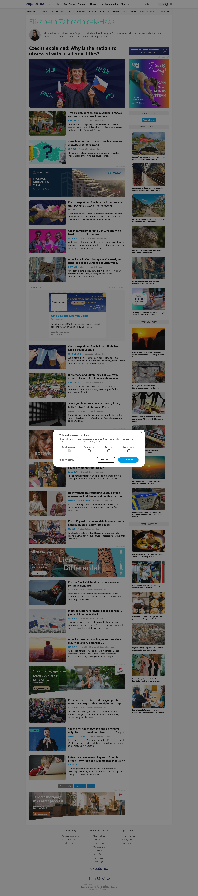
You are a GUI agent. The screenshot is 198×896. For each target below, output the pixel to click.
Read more (100, 442)
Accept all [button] (128, 460)
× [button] (141, 432)
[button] (66, 460)
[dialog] (99, 447)
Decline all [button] (106, 460)
